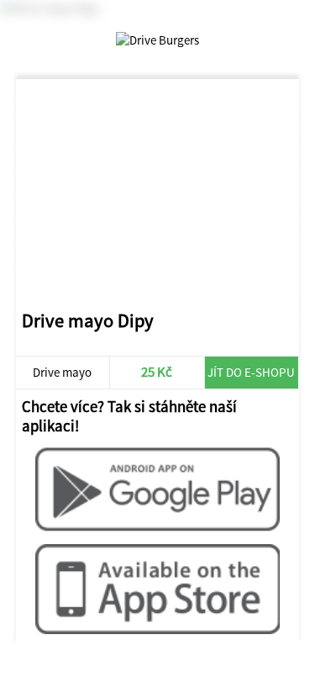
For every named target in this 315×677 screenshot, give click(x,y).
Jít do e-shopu (251, 372)
